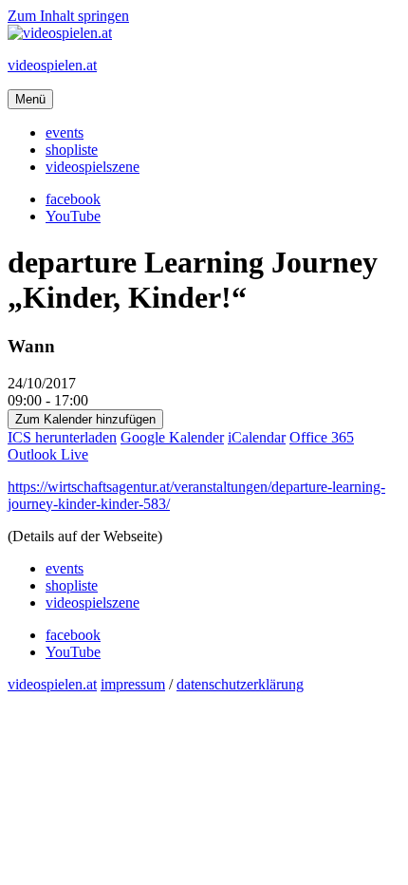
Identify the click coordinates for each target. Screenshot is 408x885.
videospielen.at (52, 65)
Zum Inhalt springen (68, 16)
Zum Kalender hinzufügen (85, 419)
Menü (30, 99)
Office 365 (321, 437)
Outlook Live (48, 454)
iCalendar (257, 437)
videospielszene (92, 167)
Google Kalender (172, 437)
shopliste (72, 149)
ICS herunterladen (62, 437)
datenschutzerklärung (240, 684)
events (64, 132)
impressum (133, 684)
